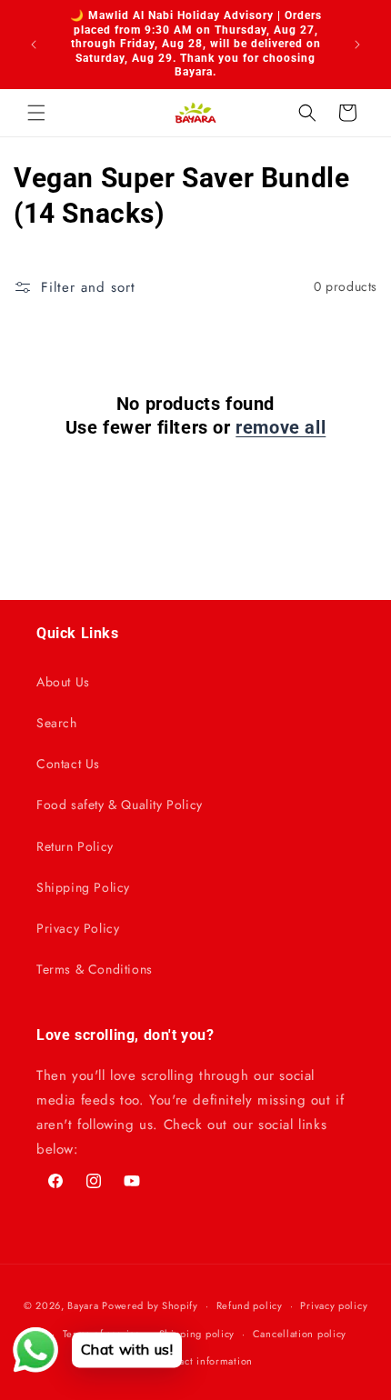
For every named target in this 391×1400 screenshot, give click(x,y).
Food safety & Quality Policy (119, 804)
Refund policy (249, 1305)
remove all (281, 427)
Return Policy (75, 846)
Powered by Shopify (150, 1305)
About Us (63, 682)
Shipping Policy (83, 887)
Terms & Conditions (94, 969)
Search (56, 723)
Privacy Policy (77, 928)
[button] (36, 113)
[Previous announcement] (34, 45)
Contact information (204, 1361)
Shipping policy (197, 1333)
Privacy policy (333, 1305)
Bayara (82, 1305)
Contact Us (68, 764)
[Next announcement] (357, 45)
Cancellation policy (299, 1333)
